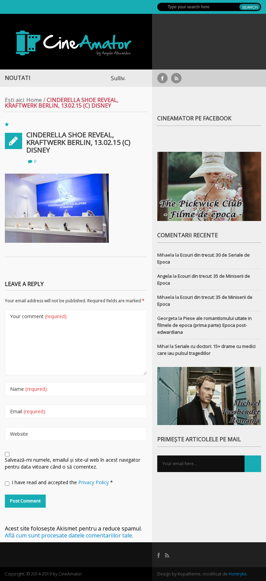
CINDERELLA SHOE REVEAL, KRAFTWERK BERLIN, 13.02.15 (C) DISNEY (78, 142)
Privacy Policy (94, 482)
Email (28, 411)
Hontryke (238, 574)
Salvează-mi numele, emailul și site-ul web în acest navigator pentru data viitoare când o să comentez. (72, 463)
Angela (164, 276)
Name (29, 389)
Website (19, 434)
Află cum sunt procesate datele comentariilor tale (68, 535)
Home (34, 100)
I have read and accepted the (62, 482)
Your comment (39, 316)
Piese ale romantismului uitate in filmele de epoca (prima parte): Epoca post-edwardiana (204, 325)
